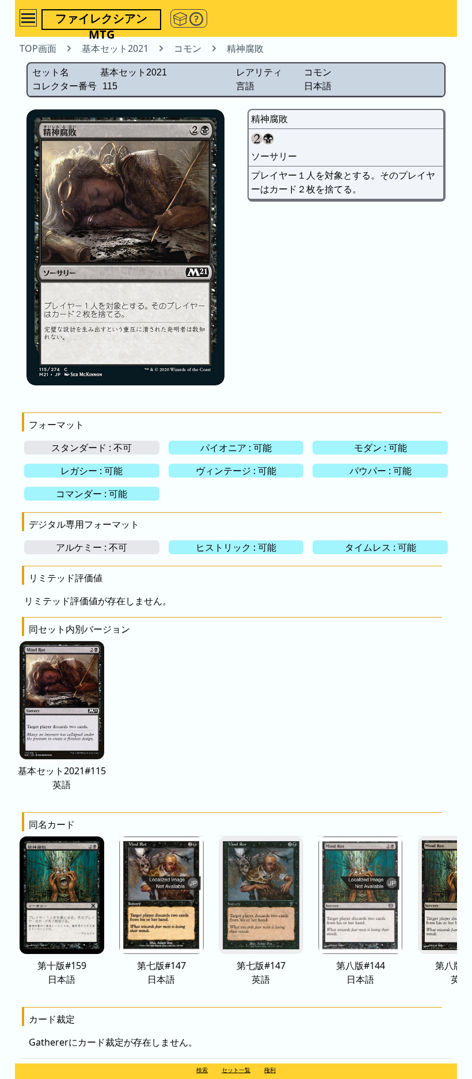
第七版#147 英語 (261, 972)
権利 (270, 1070)
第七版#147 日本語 (161, 972)
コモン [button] (187, 48)
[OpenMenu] (28, 17)
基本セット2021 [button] (115, 48)
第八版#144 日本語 (360, 972)
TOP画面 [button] (38, 48)
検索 (202, 1070)
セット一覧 (236, 1070)
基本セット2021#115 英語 (62, 777)
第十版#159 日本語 (61, 972)
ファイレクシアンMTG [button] (101, 20)
